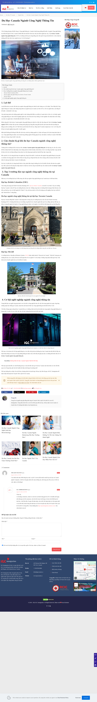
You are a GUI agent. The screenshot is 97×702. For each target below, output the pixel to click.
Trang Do (12, 24)
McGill (27, 255)
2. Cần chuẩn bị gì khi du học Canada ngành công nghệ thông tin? (18, 89)
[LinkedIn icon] (93, 2)
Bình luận (4, 521)
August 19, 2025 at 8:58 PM (22, 491)
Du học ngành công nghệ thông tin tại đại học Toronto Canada (17, 94)
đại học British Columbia (36, 185)
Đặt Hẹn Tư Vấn (7, 388)
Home (1, 15)
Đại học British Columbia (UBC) (11, 92)
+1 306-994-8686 (18, 2)
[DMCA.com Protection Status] (48, 600)
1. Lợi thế (4, 87)
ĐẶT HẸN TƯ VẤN (24, 382)
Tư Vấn (91, 7)
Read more (78, 697)
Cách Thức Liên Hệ (56, 563)
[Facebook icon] (89, 2)
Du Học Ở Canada (10, 15)
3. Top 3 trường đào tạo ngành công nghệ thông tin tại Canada (17, 91)
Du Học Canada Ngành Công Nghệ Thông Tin (38, 15)
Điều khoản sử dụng (57, 569)
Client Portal (55, 572)
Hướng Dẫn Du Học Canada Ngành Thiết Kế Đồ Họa (24, 360)
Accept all (85, 697)
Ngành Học (21, 15)
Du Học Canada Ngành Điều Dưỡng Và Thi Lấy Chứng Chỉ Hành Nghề (52, 435)
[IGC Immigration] (8, 8)
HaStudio (66, 602)
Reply (58, 472)
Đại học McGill (7, 96)
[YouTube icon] (91, 2)
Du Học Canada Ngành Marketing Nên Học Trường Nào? (30, 435)
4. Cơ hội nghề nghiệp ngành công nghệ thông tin (14, 98)
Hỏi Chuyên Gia (37, 388)
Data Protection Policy (63, 697)
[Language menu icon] (85, 7)
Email (33, 538)
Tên (3, 538)
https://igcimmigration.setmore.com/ (46, 505)
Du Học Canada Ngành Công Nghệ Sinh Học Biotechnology (10, 430)
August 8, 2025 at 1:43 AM (16, 475)
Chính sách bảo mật (56, 566)
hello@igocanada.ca (30, 2)
